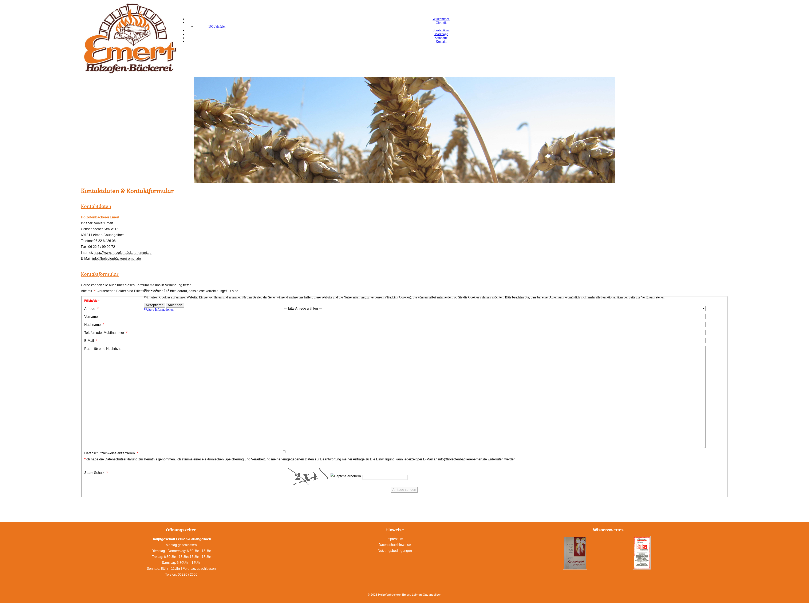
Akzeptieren (154, 305)
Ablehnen (175, 305)
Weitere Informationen (159, 309)
